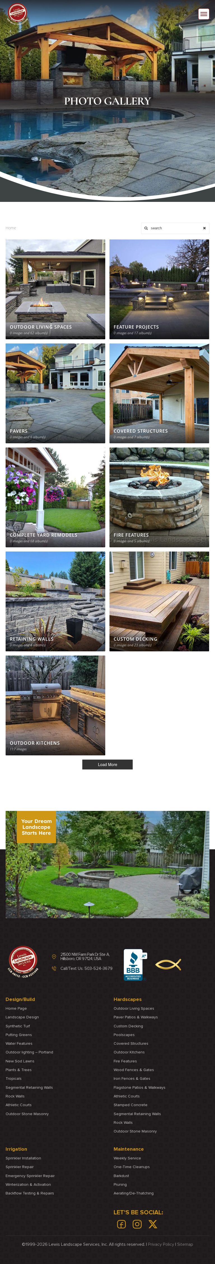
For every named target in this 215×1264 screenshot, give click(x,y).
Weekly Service (127, 1158)
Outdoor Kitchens (129, 1052)
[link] (121, 1224)
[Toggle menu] (203, 14)
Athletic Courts (19, 1104)
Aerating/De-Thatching (134, 1193)
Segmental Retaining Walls (29, 1087)
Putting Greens (19, 1034)
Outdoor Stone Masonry (27, 1113)
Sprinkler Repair (20, 1167)
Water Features (19, 1043)
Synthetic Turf (18, 1025)
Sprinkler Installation (23, 1158)
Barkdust (121, 1175)
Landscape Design (22, 1017)
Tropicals (14, 1078)
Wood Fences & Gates (134, 1069)
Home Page (16, 1008)
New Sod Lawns (20, 1061)
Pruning (120, 1184)
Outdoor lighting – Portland (29, 1052)
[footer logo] (23, 962)
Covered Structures (131, 1043)
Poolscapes (124, 1034)
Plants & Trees (19, 1069)
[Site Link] (17, 14)
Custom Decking (128, 1025)
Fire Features (125, 1061)
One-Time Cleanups (132, 1167)
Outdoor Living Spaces (134, 1008)
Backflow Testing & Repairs (30, 1193)
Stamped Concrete (131, 1104)
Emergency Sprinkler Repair (30, 1175)
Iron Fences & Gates (132, 1078)
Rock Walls (15, 1096)
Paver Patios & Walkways (136, 1017)
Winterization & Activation (28, 1184)
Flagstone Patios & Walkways (139, 1087)
